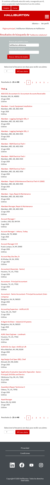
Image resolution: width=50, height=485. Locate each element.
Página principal (9, 28)
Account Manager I (8, 219)
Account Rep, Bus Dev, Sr (10, 256)
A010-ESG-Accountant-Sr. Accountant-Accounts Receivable (23, 93)
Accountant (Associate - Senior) (13, 269)
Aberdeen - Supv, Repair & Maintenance (16, 194)
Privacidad (25, 448)
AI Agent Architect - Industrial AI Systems (16, 322)
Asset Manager (6, 399)
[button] (41, 16)
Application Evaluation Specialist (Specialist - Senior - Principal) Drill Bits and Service (21, 373)
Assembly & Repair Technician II (13, 387)
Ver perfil (45, 23)
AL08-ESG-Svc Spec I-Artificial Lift (13, 347)
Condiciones (25, 453)
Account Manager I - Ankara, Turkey (14, 231)
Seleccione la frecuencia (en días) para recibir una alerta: (25, 67)
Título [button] (3, 89)
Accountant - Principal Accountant (14, 281)
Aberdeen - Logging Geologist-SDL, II (15, 119)
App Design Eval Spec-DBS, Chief (13, 359)
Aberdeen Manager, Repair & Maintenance (17, 206)
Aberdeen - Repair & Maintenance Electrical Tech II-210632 (23, 181)
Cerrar (15, 8)
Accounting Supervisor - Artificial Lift (15, 309)
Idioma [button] (35, 23)
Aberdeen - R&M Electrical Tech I (13, 144)
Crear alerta (23, 71)
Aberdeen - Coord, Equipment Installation (16, 106)
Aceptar (6, 8)
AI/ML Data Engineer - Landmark (13, 334)
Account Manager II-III (9, 244)
